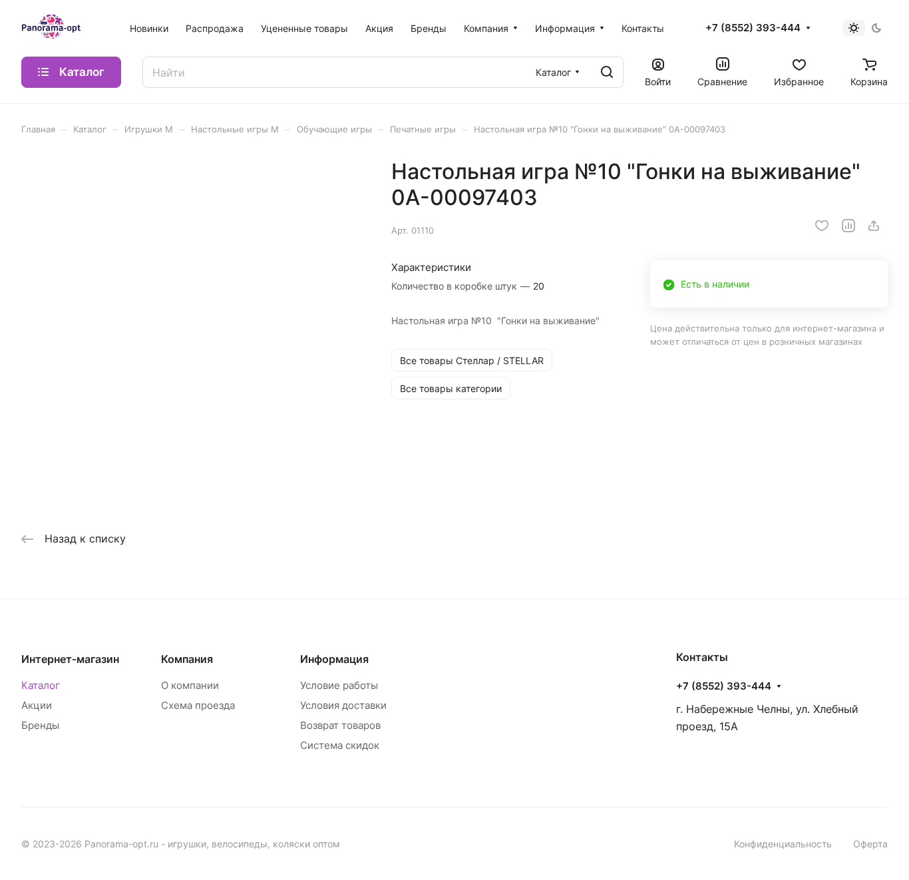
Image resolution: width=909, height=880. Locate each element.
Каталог (40, 685)
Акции (36, 705)
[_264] (192, 329)
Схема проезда (198, 705)
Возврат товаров (340, 725)
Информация (334, 659)
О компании (190, 685)
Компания (187, 659)
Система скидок (339, 745)
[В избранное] (821, 225)
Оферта (870, 843)
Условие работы (339, 685)
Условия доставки (343, 705)
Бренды (40, 725)
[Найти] (607, 72)
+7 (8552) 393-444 (753, 28)
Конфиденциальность (783, 843)
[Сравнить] (848, 225)
